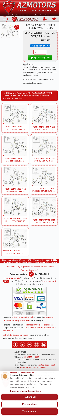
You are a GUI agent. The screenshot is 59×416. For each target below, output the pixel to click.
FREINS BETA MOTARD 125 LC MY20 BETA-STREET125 (15, 252)
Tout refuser (29, 397)
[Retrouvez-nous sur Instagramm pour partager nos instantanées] (36, 344)
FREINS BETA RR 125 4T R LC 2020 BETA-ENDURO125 (44, 128)
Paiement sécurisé (29, 270)
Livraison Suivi (49, 281)
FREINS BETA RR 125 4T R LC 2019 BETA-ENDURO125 (44, 159)
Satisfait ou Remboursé (22, 317)
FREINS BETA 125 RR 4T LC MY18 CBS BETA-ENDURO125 (43, 189)
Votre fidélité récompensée (15, 335)
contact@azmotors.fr (46, 365)
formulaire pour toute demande (33, 367)
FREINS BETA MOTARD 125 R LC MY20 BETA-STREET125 (44, 221)
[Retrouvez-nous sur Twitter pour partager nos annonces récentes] (22, 344)
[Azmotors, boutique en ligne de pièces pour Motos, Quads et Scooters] (29, 6)
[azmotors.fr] (25, 19)
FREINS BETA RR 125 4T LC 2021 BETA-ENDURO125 (15, 127)
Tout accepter (29, 411)
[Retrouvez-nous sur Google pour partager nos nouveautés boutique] (29, 344)
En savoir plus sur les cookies (25, 391)
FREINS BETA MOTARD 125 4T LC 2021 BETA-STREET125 (15, 219)
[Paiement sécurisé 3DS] (29, 301)
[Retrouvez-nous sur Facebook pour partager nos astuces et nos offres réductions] (15, 344)
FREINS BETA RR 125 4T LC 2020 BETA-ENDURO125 (15, 159)
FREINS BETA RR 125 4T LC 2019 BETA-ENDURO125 (15, 190)
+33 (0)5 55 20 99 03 (31, 357)
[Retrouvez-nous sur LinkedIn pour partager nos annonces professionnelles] (43, 344)
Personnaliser (29, 404)
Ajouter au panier (41, 57)
